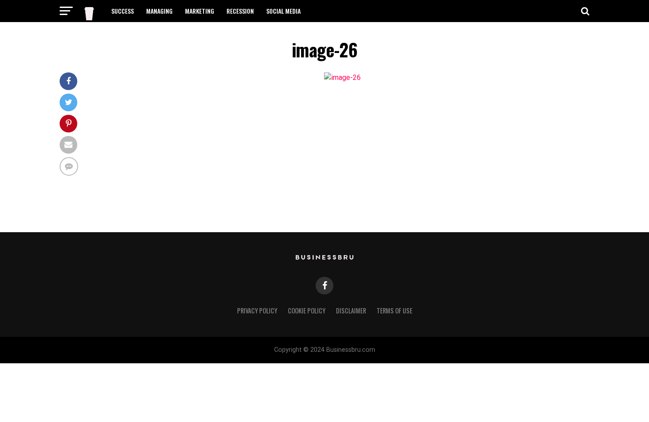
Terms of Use (394, 310)
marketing (199, 10)
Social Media (283, 10)
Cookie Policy (306, 310)
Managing (159, 10)
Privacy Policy (257, 310)
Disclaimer (351, 310)
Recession (240, 10)
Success (122, 10)
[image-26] (342, 77)
